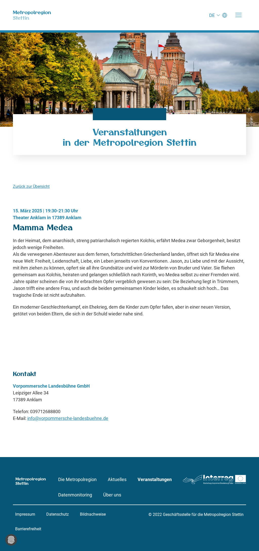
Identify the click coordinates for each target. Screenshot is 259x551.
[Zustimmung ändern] (11, 540)
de (212, 15)
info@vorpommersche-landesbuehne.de (67, 418)
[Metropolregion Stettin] (32, 15)
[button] (238, 15)
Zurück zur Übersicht (31, 186)
